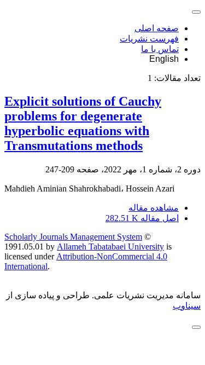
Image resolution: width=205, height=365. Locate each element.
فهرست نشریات (149, 38)
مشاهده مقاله (153, 207)
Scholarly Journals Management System (73, 236)
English (164, 58)
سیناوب (187, 305)
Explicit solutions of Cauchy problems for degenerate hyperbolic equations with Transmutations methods (82, 123)
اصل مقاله (142, 218)
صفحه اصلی (156, 28)
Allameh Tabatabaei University (110, 246)
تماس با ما (160, 49)
